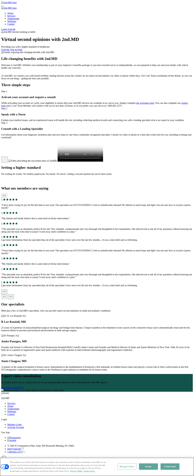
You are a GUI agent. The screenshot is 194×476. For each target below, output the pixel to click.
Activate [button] (11, 29)
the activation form (145, 103)
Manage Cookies (127, 466)
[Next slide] (4, 291)
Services (11, 16)
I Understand (170, 466)
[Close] (189, 466)
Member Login (14, 424)
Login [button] (4, 29)
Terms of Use (89, 471)
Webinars (11, 21)
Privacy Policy (76, 471)
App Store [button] (6, 387)
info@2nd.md (14, 449)
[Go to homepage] (9, 2)
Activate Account (15, 427)
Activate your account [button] (11, 49)
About (10, 13)
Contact (11, 24)
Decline (148, 466)
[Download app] (14, 437)
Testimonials (13, 18)
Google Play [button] (18, 387)
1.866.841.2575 (15, 452)
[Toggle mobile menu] (2, 6)
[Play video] (4, 160)
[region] (97, 467)
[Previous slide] (4, 195)
